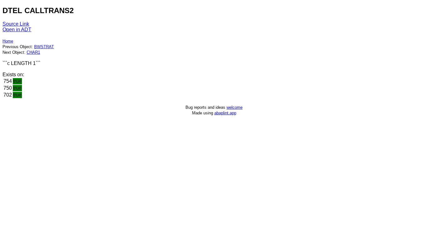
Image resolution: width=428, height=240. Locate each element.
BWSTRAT (44, 46)
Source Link (16, 24)
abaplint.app (225, 113)
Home (8, 41)
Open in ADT (17, 29)
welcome (235, 107)
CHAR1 (33, 52)
